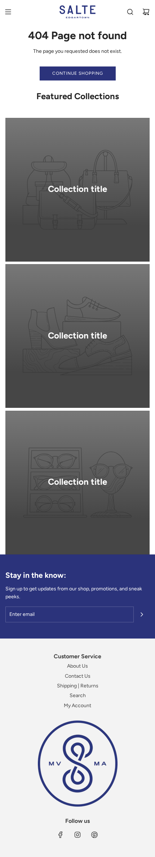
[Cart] (146, 12)
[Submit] (142, 614)
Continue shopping (77, 73)
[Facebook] (60, 835)
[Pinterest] (94, 835)
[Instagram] (77, 835)
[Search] (130, 12)
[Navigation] (8, 12)
